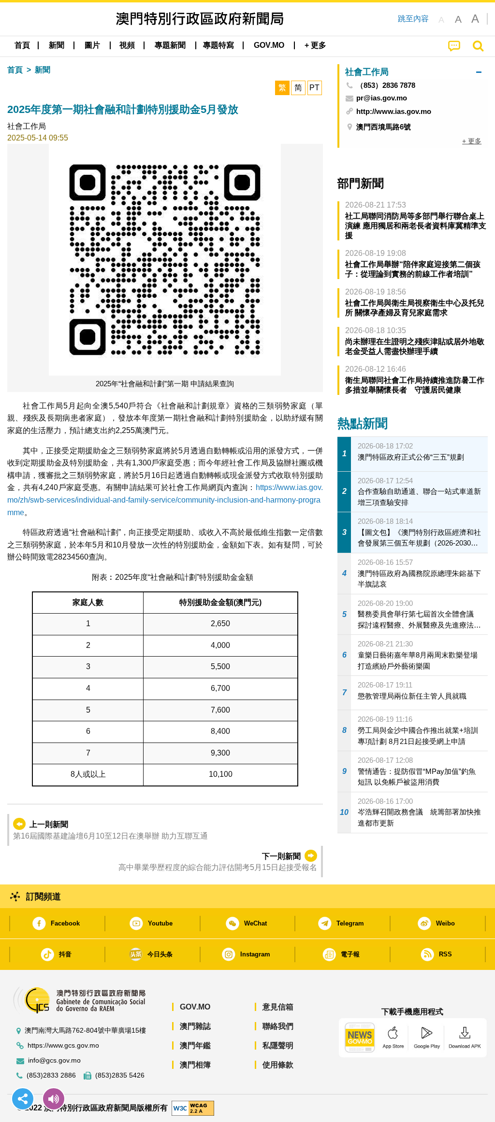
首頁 (15, 70)
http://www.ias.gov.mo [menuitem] (393, 111)
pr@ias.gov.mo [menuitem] (381, 98)
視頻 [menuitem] (127, 45)
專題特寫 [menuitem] (218, 45)
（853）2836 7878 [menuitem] (385, 85)
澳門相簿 (195, 1065)
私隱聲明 (277, 1045)
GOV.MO (195, 1007)
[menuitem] (57, 45)
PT (314, 88)
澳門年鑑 (195, 1045)
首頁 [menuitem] (22, 45)
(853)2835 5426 (120, 1075)
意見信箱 (277, 1007)
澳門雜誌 (195, 1026)
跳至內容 (413, 18)
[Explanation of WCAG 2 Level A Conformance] (193, 1108)
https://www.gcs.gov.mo (63, 1045)
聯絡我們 (277, 1026)
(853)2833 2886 (51, 1075)
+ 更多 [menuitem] (471, 141)
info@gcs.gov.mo (54, 1060)
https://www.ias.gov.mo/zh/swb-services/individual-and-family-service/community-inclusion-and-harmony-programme (165, 499)
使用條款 (277, 1065)
